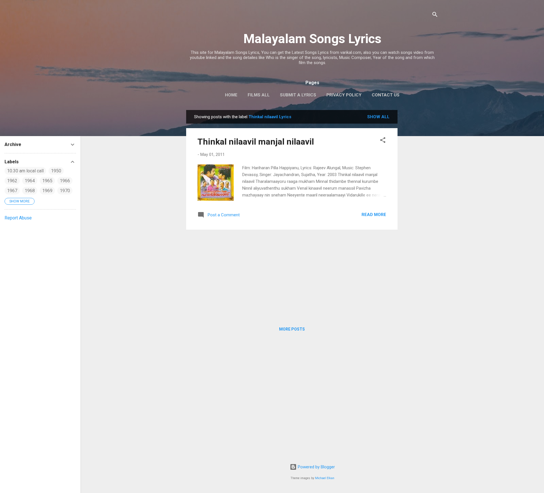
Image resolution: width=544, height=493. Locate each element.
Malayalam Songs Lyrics (312, 38)
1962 (12, 180)
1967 (12, 190)
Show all (378, 116)
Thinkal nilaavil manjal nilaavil (255, 142)
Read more (374, 214)
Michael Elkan (324, 478)
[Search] (435, 15)
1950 (56, 170)
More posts (292, 329)
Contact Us (386, 95)
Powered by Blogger (316, 466)
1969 (47, 190)
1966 (65, 180)
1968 (30, 190)
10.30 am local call (25, 170)
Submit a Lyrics (298, 95)
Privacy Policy (344, 95)
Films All (259, 95)
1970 (65, 190)
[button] (382, 141)
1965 (47, 180)
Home (231, 95)
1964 (30, 180)
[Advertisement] (420, 195)
